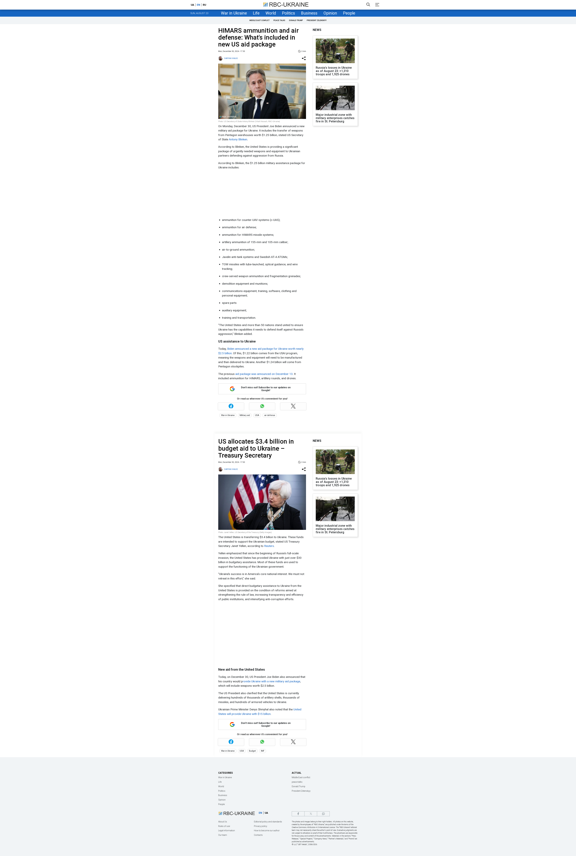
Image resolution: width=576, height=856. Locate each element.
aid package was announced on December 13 (264, 374)
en (198, 4)
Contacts (258, 835)
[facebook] (298, 813)
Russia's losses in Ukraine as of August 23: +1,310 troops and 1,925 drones (334, 71)
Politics (288, 13)
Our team (222, 835)
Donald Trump (296, 20)
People (349, 13)
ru (204, 4)
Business (309, 13)
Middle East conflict (259, 20)
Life (256, 13)
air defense (269, 415)
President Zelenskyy (317, 20)
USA (257, 415)
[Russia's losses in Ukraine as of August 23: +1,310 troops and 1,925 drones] (335, 51)
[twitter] (310, 813)
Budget (252, 751)
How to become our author (267, 830)
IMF (262, 751)
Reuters (269, 546)
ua (192, 4)
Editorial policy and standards (268, 821)
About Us (222, 821)
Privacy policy (260, 826)
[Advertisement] (261, 194)
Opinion (330, 13)
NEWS (317, 30)
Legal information (226, 830)
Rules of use (224, 826)
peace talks (279, 20)
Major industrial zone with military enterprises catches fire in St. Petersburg (335, 118)
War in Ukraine (234, 13)
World (271, 13)
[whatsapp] (323, 813)
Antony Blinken (238, 139)
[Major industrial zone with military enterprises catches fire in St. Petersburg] (335, 98)
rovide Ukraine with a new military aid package (271, 681)
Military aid (245, 415)
